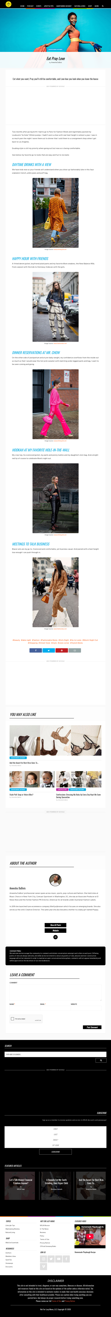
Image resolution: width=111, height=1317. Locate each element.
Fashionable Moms (49, 640)
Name (12, 1004)
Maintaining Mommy (64, 6)
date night (26, 640)
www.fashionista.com (60, 343)
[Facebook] (66, 1259)
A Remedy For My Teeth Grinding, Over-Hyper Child (56, 1181)
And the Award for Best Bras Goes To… (24, 762)
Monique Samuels (56, 1189)
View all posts (55, 925)
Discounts (9, 1267)
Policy (42, 1236)
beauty (17, 640)
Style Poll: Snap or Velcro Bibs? (21, 794)
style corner (64, 643)
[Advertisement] (55, 105)
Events (38, 6)
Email (43, 1004)
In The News (44, 1229)
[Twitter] (51, 1259)
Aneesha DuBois (56, 62)
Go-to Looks (76, 640)
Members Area (11, 1256)
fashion (36, 640)
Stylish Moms (77, 643)
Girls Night (64, 640)
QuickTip (9, 1260)
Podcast (30, 6)
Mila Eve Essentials (12, 1243)
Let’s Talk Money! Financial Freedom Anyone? (20, 1181)
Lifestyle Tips (49, 6)
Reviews (43, 1232)
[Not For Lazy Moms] (9, 4)
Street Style (45, 643)
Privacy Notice (45, 1243)
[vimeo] (43, 1266)
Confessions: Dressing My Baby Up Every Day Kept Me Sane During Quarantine (78, 795)
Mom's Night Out (91, 640)
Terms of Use (44, 1239)
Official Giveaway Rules (48, 1246)
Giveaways (9, 1263)
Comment (13, 982)
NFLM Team (21, 1189)
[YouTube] (58, 1259)
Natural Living (79, 6)
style (55, 643)
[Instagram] (43, 1259)
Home (22, 6)
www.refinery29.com (60, 249)
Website (74, 1004)
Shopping (33, 643)
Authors (8, 1253)
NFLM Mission (45, 1225)
